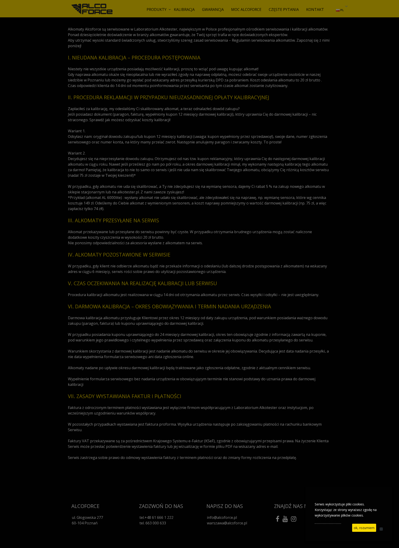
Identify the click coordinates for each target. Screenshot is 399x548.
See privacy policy (328, 521)
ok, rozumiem (364, 528)
